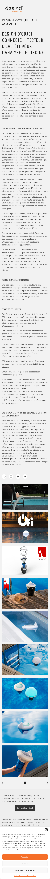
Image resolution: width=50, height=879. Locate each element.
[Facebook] (18, 476)
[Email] (25, 476)
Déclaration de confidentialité (25, 876)
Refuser (25, 864)
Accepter (25, 857)
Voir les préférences (25, 870)
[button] (46, 830)
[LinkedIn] (11, 476)
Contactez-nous (25, 808)
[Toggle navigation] (46, 9)
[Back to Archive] (25, 783)
